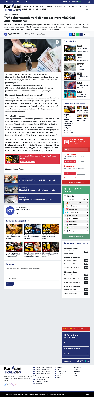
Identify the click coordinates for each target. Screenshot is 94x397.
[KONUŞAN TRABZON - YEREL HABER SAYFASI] (12, 7)
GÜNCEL (25, 7)
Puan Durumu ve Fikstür (43, 377)
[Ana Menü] (87, 9)
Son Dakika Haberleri (42, 381)
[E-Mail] (17, 213)
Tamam (87, 394)
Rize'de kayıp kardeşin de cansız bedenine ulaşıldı (82, 50)
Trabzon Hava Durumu (42, 369)
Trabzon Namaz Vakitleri (43, 371)
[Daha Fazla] (81, 34)
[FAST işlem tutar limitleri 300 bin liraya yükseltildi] (32, 228)
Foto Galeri (10, 2)
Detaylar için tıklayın (76, 236)
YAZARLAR (79, 7)
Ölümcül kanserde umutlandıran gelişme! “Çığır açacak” (82, 86)
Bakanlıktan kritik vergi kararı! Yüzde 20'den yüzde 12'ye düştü (82, 68)
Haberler (7, 14)
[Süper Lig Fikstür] (87, 243)
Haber (80, 82)
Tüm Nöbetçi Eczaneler (77, 182)
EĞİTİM (31, 9)
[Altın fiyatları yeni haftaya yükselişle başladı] (50, 228)
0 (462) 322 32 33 (70, 161)
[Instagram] (12, 384)
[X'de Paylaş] (73, 34)
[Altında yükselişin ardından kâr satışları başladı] (14, 228)
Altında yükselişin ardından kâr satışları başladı (13, 236)
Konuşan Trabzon (23, 209)
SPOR (44, 9)
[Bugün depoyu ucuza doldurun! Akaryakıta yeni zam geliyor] (14, 247)
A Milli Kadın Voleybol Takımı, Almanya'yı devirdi (82, 96)
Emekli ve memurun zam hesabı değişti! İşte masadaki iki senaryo (32, 254)
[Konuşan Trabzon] (10, 210)
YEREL (42, 7)
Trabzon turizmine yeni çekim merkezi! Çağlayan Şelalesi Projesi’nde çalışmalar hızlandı (82, 59)
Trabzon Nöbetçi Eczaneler (44, 367)
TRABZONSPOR (59, 7)
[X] (8, 384)
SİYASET (49, 7)
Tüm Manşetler (40, 379)
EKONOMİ (70, 7)
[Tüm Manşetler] (87, 103)
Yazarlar (30, 2)
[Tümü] (87, 41)
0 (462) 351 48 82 (70, 173)
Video (21, 2)
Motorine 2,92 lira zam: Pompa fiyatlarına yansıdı (50, 254)
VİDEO (38, 9)
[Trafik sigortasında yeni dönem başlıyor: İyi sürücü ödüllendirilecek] (32, 55)
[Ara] (87, 7)
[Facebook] (5, 384)
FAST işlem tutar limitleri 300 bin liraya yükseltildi (31, 236)
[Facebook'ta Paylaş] (70, 34)
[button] (86, 329)
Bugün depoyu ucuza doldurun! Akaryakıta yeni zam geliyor (13, 254)
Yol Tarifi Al (81, 161)
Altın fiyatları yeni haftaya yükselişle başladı (48, 236)
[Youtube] (15, 384)
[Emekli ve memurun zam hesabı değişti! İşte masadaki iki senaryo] (32, 247)
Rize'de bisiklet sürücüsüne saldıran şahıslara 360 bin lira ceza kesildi (82, 77)
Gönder (9, 284)
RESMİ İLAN (34, 7)
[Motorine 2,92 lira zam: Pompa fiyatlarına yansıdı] (50, 247)
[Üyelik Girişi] (88, 2)
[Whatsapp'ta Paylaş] (77, 34)
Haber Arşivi (39, 383)
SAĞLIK (24, 9)
